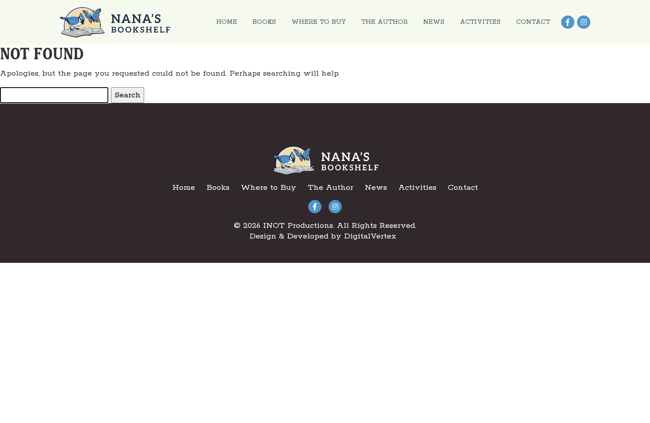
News (433, 22)
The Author (384, 22)
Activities (480, 22)
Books (264, 22)
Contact (533, 22)
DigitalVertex (370, 236)
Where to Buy (318, 22)
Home (226, 22)
